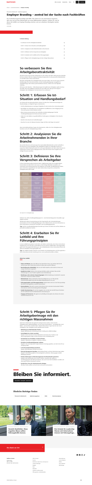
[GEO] (42, 447)
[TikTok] (84, 455)
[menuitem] (57, 2)
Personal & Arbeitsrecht (20, 396)
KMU (46, 396)
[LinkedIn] (77, 455)
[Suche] (74, 2)
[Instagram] (82, 455)
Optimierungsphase (35, 396)
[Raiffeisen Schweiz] (11, 2)
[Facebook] (79, 455)
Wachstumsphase (56, 396)
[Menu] (77, 2)
